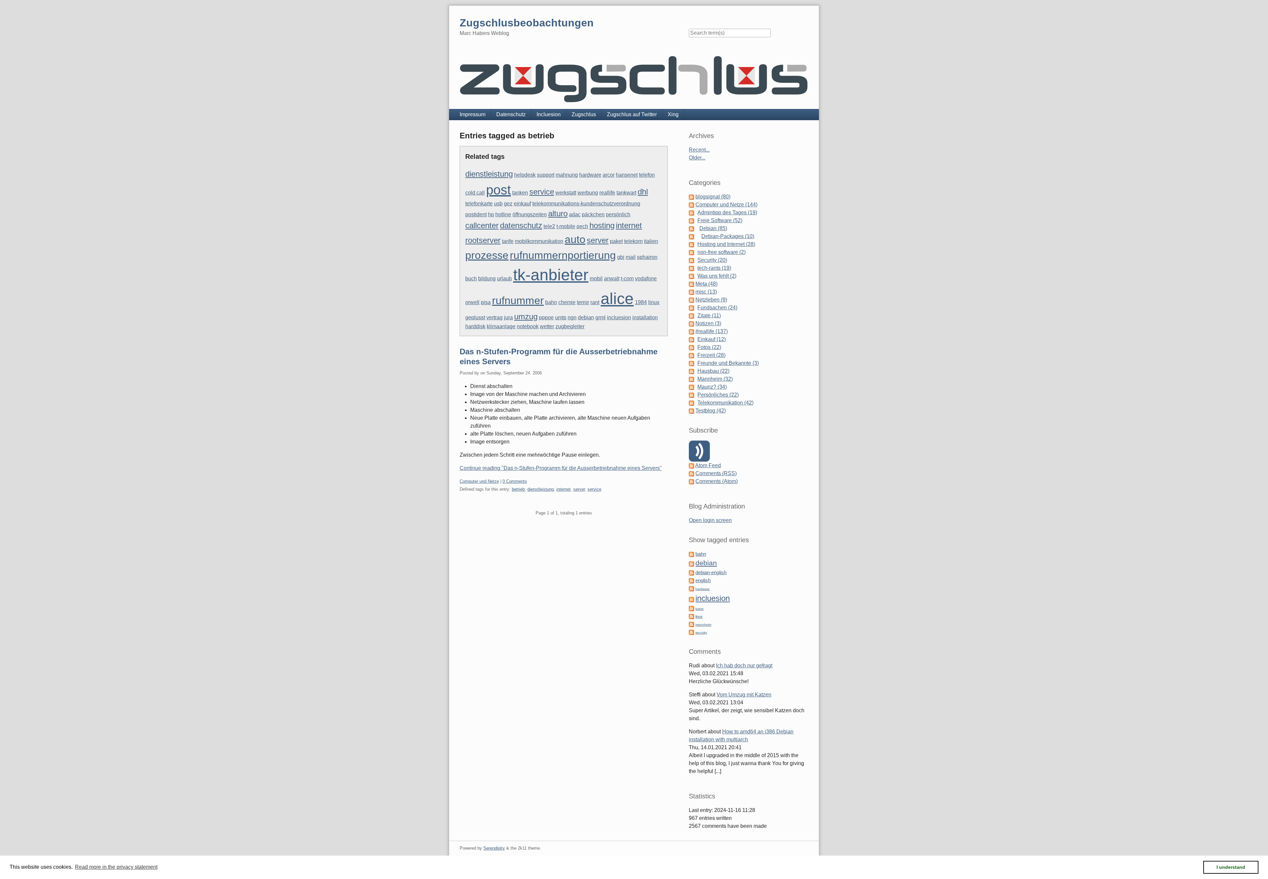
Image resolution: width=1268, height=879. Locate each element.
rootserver (483, 240)
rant (594, 302)
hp (491, 214)
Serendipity (494, 848)
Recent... (699, 150)
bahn (551, 302)
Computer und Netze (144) (726, 204)
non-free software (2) (721, 252)
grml (600, 317)
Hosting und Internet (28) (726, 244)
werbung (588, 192)
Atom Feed (708, 465)
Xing (673, 114)
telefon (647, 175)
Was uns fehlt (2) (716, 276)
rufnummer (518, 300)
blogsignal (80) (712, 196)
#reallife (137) (711, 331)
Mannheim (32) (715, 379)
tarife (507, 241)
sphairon (647, 257)
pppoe (546, 317)
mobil (596, 278)
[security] (691, 632)
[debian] (691, 563)
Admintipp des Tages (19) (727, 212)
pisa (486, 302)
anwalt (611, 278)
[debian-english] (691, 572)
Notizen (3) (708, 323)
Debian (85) (713, 228)
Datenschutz (511, 114)
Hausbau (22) (713, 371)
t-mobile (565, 226)
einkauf (522, 203)
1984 (641, 302)
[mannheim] (691, 624)
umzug (526, 316)
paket (616, 241)
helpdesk (525, 175)
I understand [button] (1230, 867)
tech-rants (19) (714, 268)
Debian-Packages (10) (727, 236)
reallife (607, 192)
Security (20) (712, 260)
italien (651, 241)
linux (653, 302)
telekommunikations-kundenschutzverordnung (586, 203)
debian (586, 317)
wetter (547, 326)
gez (508, 203)
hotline (503, 214)
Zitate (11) (709, 315)
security (701, 632)
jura (508, 317)
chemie (567, 302)
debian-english (710, 572)
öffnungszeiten (529, 214)
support (545, 175)
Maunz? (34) (712, 387)
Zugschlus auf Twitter (632, 114)
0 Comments (515, 481)
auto (575, 239)
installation (645, 317)
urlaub (504, 278)
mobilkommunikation (539, 241)
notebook (528, 326)
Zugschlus (584, 114)
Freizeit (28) (711, 355)
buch (471, 278)
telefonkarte (479, 203)
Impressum (472, 114)
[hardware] (691, 588)
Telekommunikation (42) (725, 402)
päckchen (593, 214)
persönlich (618, 214)
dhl (643, 191)
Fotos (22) (709, 347)
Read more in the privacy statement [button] (116, 867)
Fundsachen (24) (717, 307)
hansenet (627, 175)
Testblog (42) (710, 410)
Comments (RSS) (716, 473)
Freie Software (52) (719, 220)
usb (498, 203)
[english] (691, 580)
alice (617, 298)
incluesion (619, 317)
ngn (572, 317)
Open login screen (710, 520)
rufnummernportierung (563, 255)
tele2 (549, 226)
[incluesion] (691, 599)
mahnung (567, 175)
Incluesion (549, 114)
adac (575, 214)
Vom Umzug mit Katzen (744, 694)
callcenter (482, 225)
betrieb (518, 489)
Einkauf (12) (711, 339)
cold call (475, 192)
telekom (633, 241)
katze (699, 609)
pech (582, 226)
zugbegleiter (569, 326)
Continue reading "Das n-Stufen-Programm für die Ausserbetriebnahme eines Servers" (561, 468)
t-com (627, 278)
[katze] (691, 608)
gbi (620, 257)
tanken (520, 192)
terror (583, 302)
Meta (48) (706, 284)
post (498, 190)
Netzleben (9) (711, 299)
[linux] (691, 616)
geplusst (475, 317)
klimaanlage (501, 326)
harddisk (475, 326)
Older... (697, 157)
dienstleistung (489, 173)
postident (476, 214)
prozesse (487, 255)
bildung (487, 278)
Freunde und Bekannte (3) (728, 363)
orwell (472, 302)
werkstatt (565, 192)
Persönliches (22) (718, 395)
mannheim (703, 624)
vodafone (646, 278)
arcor (609, 175)
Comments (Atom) (716, 481)
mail (631, 257)
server (598, 240)
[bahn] (691, 554)
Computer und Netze (479, 481)
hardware (590, 175)
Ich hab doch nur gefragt (744, 665)
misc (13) (706, 292)
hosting (602, 225)
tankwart (626, 192)
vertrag (494, 317)
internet (629, 225)
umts (560, 317)
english (703, 580)
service (541, 191)
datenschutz (521, 225)
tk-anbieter (550, 275)
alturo (558, 213)
